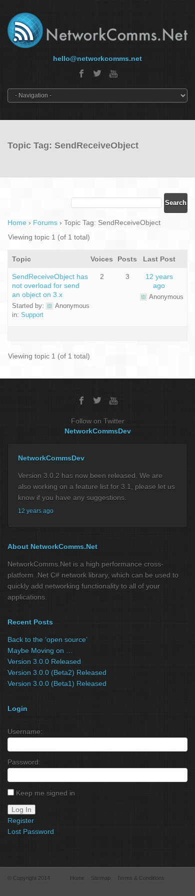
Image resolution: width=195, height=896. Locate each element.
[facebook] (81, 73)
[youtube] (113, 73)
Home (17, 222)
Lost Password (31, 832)
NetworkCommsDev (97, 431)
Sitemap (100, 878)
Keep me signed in (45, 793)
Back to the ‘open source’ (48, 640)
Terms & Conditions (140, 878)
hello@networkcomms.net (97, 58)
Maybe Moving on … (40, 650)
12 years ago (36, 511)
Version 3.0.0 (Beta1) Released (57, 684)
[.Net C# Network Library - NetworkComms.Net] (98, 30)
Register (21, 820)
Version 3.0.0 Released (44, 662)
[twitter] (97, 73)
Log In (22, 810)
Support (32, 314)
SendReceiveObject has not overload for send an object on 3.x (50, 285)
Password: (24, 762)
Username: (25, 731)
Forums (45, 222)
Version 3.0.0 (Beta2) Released (57, 672)
